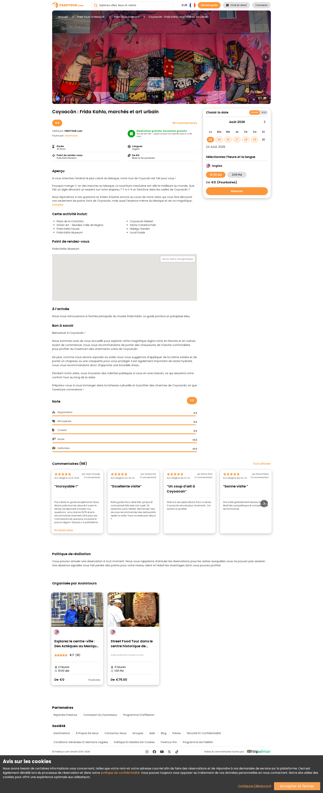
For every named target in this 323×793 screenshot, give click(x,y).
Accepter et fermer (297, 786)
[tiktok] (177, 751)
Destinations (62, 733)
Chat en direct (238, 5)
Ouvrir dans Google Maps (177, 259)
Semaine (254, 112)
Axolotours (71, 135)
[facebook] (154, 751)
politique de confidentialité (120, 773)
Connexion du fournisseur (100, 715)
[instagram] (147, 751)
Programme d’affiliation (138, 715)
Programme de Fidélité (198, 742)
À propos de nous (87, 733)
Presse (176, 733)
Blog (163, 733)
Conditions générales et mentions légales (81, 742)
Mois (264, 112)
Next (266, 57)
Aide (152, 733)
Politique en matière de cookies (134, 742)
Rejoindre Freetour (65, 715)
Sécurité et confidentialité (204, 733)
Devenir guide (209, 5)
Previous (57, 57)
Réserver (237, 191)
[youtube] (162, 751)
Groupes (137, 733)
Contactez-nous (115, 733)
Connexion (261, 5)
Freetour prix (169, 742)
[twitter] (169, 751)
